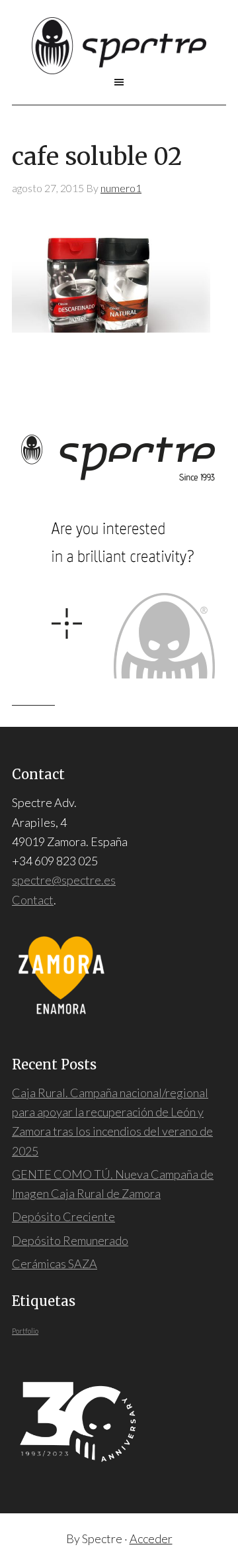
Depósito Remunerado (70, 1240)
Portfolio (25, 1330)
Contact (33, 899)
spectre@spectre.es (64, 880)
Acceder (151, 1538)
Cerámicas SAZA (54, 1263)
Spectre (119, 46)
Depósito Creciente (63, 1216)
